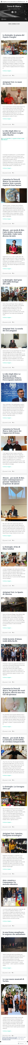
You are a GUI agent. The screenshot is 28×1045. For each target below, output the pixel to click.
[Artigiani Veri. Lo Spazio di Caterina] (14, 604)
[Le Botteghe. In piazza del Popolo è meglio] (14, 47)
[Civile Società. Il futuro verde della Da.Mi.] (14, 652)
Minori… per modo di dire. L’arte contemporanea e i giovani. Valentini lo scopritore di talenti (14, 481)
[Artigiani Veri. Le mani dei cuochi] (14, 95)
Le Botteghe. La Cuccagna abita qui (13, 788)
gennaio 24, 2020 (7, 322)
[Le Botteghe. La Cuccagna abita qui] (14, 799)
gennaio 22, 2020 (7, 422)
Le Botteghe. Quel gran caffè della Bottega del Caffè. (12, 282)
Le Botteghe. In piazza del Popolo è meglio (13, 36)
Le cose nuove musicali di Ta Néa (13, 980)
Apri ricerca (25, 19)
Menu (4, 19)
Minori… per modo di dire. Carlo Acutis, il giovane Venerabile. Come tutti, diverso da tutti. (14, 233)
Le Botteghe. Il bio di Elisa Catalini (11, 548)
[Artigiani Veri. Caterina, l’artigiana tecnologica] (14, 846)
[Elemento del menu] (12, 12)
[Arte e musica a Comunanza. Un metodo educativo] (14, 897)
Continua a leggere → (7, 70)
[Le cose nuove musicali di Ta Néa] (14, 999)
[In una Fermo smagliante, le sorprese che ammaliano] (14, 944)
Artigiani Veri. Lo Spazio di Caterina (13, 593)
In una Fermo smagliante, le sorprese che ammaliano (14, 933)
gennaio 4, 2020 (7, 1035)
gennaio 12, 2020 (7, 731)
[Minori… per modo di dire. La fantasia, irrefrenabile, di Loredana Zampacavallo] (14, 752)
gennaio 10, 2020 (7, 827)
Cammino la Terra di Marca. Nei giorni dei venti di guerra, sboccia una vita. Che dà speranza (14, 691)
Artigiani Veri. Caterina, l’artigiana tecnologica (13, 834)
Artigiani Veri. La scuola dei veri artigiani (13, 330)
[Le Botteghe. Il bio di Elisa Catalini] (14, 559)
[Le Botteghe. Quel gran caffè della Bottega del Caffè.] (14, 294)
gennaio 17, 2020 (7, 585)
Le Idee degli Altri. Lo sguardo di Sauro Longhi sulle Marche (13, 133)
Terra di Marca (14, 6)
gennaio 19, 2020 (7, 471)
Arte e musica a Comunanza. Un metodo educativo (10, 882)
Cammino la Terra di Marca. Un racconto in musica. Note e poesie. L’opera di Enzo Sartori (12, 182)
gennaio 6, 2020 (7, 972)
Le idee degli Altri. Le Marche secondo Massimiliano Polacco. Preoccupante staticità (12, 377)
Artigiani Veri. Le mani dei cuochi (12, 83)
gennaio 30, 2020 (7, 124)
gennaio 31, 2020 (7, 75)
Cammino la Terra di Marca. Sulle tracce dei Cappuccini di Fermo (12, 431)
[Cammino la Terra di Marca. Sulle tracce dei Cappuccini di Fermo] (14, 443)
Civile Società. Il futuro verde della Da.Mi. (12, 640)
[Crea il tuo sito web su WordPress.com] (14, 1)
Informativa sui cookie (6, 1039)
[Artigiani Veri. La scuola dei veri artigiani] (14, 341)
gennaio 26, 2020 (7, 223)
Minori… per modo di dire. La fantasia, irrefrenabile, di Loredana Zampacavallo (14, 740)
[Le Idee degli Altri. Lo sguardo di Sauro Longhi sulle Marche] (14, 145)
